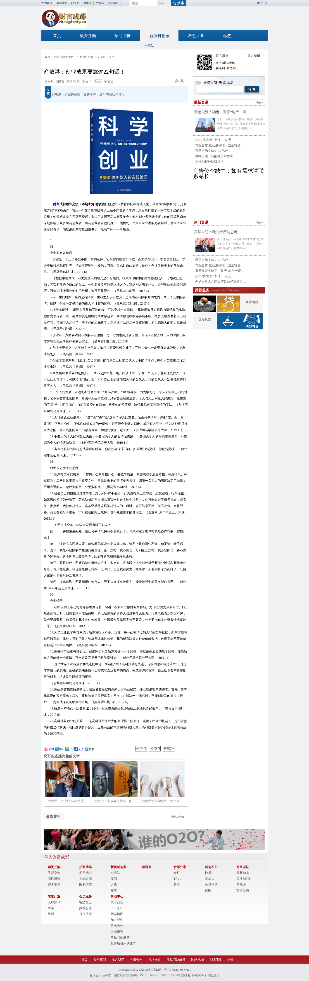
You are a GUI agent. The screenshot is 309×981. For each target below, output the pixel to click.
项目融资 (54, 878)
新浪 (51, 749)
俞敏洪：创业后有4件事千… (67, 801)
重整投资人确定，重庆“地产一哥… (222, 112)
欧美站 (75, 3)
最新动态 (242, 873)
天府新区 (113, 3)
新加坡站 (61, 3)
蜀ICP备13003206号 (126, 975)
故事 (114, 890)
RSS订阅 (262, 3)
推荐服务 (85, 908)
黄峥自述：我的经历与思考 (214, 156)
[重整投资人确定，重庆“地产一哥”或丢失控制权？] (205, 125)
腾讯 (61, 749)
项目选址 (85, 873)
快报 (208, 873)
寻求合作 (117, 925)
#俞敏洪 (108, 81)
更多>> (260, 102)
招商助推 (122, 35)
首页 (57, 35)
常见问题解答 (120, 937)
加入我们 (117, 920)
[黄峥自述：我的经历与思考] (205, 245)
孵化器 (241, 884)
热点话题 (211, 884)
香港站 (87, 3)
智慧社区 (85, 902)
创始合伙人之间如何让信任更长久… (220, 281)
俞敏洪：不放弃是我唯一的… (114, 801)
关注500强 (243, 878)
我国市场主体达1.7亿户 (211, 151)
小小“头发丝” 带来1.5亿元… (215, 140)
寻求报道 (117, 931)
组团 (51, 914)
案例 (114, 878)
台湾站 (100, 3)
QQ (71, 749)
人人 (81, 749)
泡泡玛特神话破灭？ (209, 161)
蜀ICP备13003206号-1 (193, 975)
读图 (208, 890)
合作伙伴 (85, 914)
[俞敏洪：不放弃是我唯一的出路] (115, 796)
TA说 (177, 878)
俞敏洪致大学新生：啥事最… (162, 801)
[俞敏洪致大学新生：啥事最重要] (162, 796)
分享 (177, 884)
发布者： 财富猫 (54, 81)
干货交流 (54, 873)
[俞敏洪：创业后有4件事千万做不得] (67, 796)
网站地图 (117, 914)
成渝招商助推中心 (65, 57)
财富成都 (59, 204)
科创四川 (196, 35)
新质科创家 (159, 35)
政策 (51, 908)
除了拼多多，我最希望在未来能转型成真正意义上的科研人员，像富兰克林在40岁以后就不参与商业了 (240, 244)
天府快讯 (54, 902)
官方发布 (242, 890)
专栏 (177, 873)
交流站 (149, 45)
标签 (227, 35)
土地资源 (85, 878)
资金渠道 (54, 884)
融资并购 (88, 35)
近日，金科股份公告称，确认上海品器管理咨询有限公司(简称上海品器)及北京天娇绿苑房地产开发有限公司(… (241, 124)
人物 (114, 884)
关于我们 (117, 902)
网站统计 (213, 975)
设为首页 (46, 3)
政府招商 (85, 884)
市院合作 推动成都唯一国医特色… (219, 145)
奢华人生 (211, 878)
